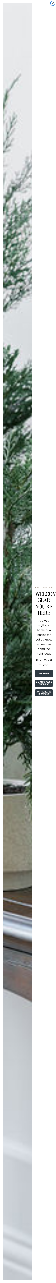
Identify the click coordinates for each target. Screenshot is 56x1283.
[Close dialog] (52, 3)
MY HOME (44, 673)
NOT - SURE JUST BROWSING (44, 692)
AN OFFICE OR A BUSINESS (44, 683)
